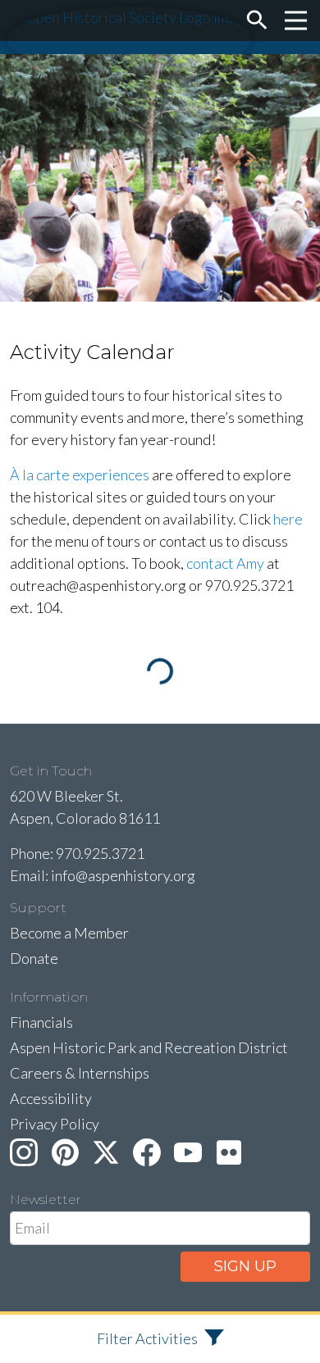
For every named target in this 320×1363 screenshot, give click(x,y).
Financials (41, 1022)
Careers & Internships (79, 1073)
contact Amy (225, 563)
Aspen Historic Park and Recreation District (149, 1047)
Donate (34, 958)
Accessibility (51, 1098)
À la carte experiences (79, 475)
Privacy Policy (54, 1124)
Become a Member (69, 933)
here (288, 519)
